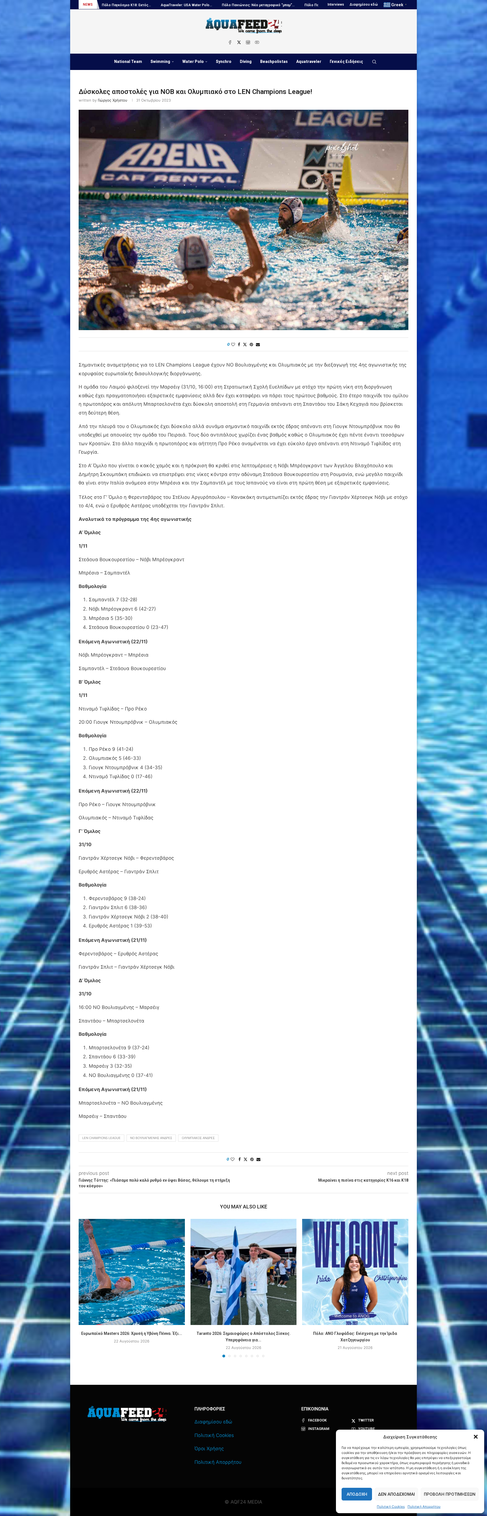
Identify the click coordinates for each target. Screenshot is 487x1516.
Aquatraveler (308, 61)
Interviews (335, 4)
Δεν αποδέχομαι (396, 1494)
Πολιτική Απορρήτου (424, 1506)
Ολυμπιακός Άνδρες (198, 1138)
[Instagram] (248, 42)
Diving (246, 61)
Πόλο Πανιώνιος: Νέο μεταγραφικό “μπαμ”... (132, 5)
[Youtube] (257, 42)
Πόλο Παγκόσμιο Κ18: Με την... (204, 5)
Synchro (223, 61)
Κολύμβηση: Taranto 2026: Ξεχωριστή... (271, 5)
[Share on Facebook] (239, 344)
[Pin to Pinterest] (251, 344)
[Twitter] (239, 42)
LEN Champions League (101, 1138)
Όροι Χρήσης (209, 1448)
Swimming (160, 61)
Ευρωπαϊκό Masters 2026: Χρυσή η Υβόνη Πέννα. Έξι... (131, 1333)
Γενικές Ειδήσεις (346, 61)
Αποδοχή (357, 1494)
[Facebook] (230, 42)
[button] (476, 1437)
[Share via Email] (258, 344)
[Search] (374, 62)
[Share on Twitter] (245, 344)
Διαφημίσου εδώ (364, 4)
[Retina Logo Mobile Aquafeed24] (127, 1414)
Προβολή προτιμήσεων (449, 1494)
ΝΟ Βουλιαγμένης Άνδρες (151, 1138)
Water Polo (193, 61)
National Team (128, 61)
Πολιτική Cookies (391, 1506)
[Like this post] (233, 344)
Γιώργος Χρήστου (112, 100)
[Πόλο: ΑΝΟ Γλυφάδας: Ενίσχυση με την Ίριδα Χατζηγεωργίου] (355, 1272)
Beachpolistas (274, 61)
